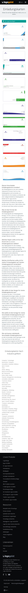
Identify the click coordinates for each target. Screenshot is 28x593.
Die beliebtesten (6, 436)
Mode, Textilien (6, 446)
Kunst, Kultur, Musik (7, 375)
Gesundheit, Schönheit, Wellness (10, 364)
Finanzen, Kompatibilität (8, 423)
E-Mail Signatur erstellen (9, 486)
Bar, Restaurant (6, 373)
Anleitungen (6, 532)
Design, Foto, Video (7, 440)
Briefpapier (6, 471)
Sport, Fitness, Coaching (8, 427)
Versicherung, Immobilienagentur (10, 421)
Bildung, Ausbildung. (7, 442)
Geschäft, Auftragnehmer (8, 395)
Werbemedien (5, 420)
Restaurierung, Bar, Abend (8, 399)
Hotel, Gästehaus (6, 386)
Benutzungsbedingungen (17, 583)
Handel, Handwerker (7, 444)
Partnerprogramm (7, 546)
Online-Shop (5, 382)
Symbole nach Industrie (9, 513)
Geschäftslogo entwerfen (9, 526)
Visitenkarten (6, 468)
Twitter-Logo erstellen (9, 497)
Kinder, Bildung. (6, 369)
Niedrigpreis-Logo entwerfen (10, 521)
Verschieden (5, 447)
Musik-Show (5, 414)
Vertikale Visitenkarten (8, 476)
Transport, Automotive (8, 403)
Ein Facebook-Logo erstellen (10, 492)
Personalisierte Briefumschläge (11, 479)
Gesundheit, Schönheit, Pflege (9, 408)
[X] (6, 575)
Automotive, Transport (8, 362)
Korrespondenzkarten (8, 473)
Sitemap (6, 587)
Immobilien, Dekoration (8, 379)
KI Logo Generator (8, 466)
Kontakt (5, 551)
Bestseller (4, 388)
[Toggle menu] (25, 2)
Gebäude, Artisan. (6, 397)
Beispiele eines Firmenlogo (10, 508)
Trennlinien (4, 431)
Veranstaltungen (6, 394)
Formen (4, 434)
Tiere (3, 368)
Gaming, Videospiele (7, 449)
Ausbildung (4, 405)
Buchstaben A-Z (6, 407)
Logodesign (6, 460)
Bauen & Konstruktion (7, 371)
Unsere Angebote (7, 534)
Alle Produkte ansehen (8, 484)
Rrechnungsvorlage (8, 489)
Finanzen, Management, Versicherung (11, 377)
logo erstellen (6, 463)
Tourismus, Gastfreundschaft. (9, 410)
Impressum (7, 583)
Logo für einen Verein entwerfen (11, 524)
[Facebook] (3, 575)
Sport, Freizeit (5, 366)
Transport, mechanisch (8, 416)
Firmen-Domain (7, 511)
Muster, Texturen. (6, 392)
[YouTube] (9, 574)
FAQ (4, 548)
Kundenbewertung (8, 529)
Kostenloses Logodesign (9, 516)
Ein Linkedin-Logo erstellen (10, 499)
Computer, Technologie (8, 360)
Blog (4, 537)
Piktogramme (5, 433)
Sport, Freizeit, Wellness (8, 401)
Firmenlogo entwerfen (8, 519)
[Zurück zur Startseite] (7, 2)
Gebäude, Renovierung (8, 418)
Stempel (5, 481)
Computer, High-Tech (7, 438)
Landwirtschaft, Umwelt (8, 412)
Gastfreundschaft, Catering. (9, 425)
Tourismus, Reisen (6, 381)
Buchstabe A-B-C (6, 384)
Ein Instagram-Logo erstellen (10, 494)
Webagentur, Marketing (8, 390)
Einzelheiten (5, 429)
